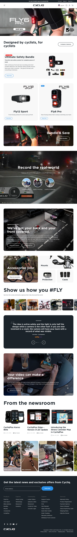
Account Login (32, 508)
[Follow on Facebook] (4, 524)
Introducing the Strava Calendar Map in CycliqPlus (61, 429)
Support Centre (45, 499)
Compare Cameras (65, 44)
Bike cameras (7, 503)
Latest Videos (31, 499)
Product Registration (66, 501)
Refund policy (70, 531)
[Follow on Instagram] (10, 524)
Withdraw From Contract (48, 517)
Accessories (7, 510)
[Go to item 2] (38, 342)
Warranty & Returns (46, 515)
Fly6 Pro (56, 111)
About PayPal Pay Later (66, 508)
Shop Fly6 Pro (28, 245)
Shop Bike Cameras (30, 31)
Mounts (6, 508)
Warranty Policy (64, 499)
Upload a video (32, 501)
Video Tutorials (45, 508)
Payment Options (65, 503)
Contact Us (44, 501)
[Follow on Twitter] (7, 524)
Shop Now (9, 75)
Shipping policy (61, 531)
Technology (19, 501)
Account (60, 1)
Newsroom (19, 503)
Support (65, 1)
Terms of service (52, 531)
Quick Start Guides (46, 510)
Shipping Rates (64, 510)
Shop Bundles (48, 31)
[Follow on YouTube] (13, 524)
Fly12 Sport (21, 111)
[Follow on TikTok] (16, 524)
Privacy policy (44, 531)
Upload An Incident (15, 390)
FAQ (42, 503)
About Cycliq (19, 499)
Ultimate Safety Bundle (19, 56)
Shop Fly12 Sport (14, 245)
